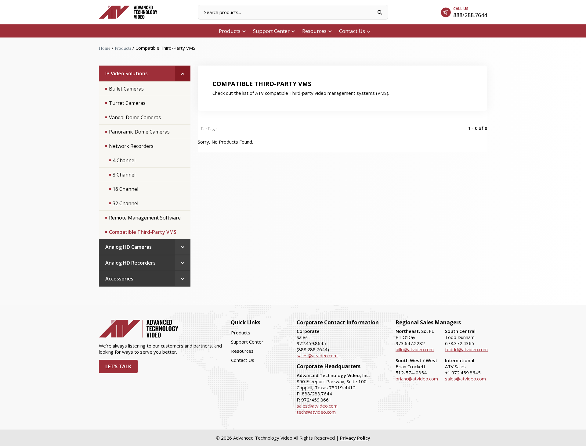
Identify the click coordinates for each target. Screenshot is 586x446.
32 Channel (125, 203)
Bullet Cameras (126, 88)
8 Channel (124, 174)
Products (230, 30)
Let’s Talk (118, 366)
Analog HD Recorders (130, 262)
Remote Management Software (145, 217)
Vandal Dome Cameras (135, 117)
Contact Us (352, 30)
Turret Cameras (127, 103)
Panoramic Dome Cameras (139, 131)
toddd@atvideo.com (466, 349)
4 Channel (124, 160)
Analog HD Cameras (128, 247)
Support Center (271, 30)
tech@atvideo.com (316, 412)
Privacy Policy (355, 438)
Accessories (119, 278)
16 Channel (125, 189)
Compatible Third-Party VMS (142, 232)
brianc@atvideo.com (417, 379)
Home (104, 48)
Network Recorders (131, 146)
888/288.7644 (470, 15)
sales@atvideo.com (317, 355)
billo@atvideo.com (415, 349)
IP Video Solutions (126, 73)
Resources (314, 30)
